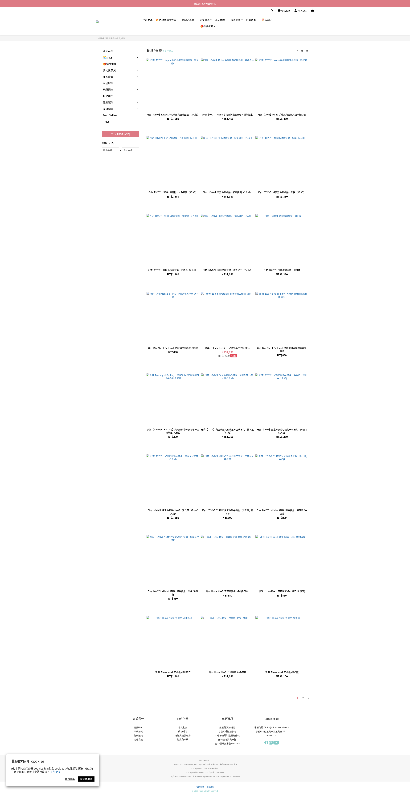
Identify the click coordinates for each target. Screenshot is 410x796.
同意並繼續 (86, 779)
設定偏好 (70, 779)
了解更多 (55, 772)
